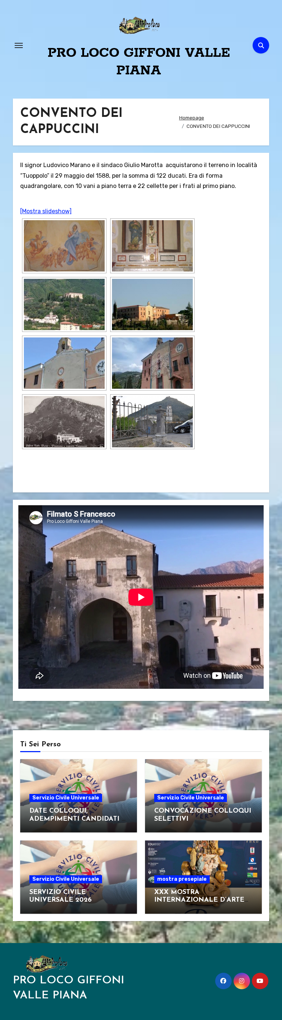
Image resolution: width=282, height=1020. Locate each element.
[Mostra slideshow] (46, 211)
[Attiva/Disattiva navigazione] (19, 45)
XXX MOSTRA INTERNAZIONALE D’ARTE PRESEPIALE (199, 900)
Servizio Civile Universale (65, 798)
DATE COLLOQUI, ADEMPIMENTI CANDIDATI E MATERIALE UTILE (77, 819)
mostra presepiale (182, 879)
